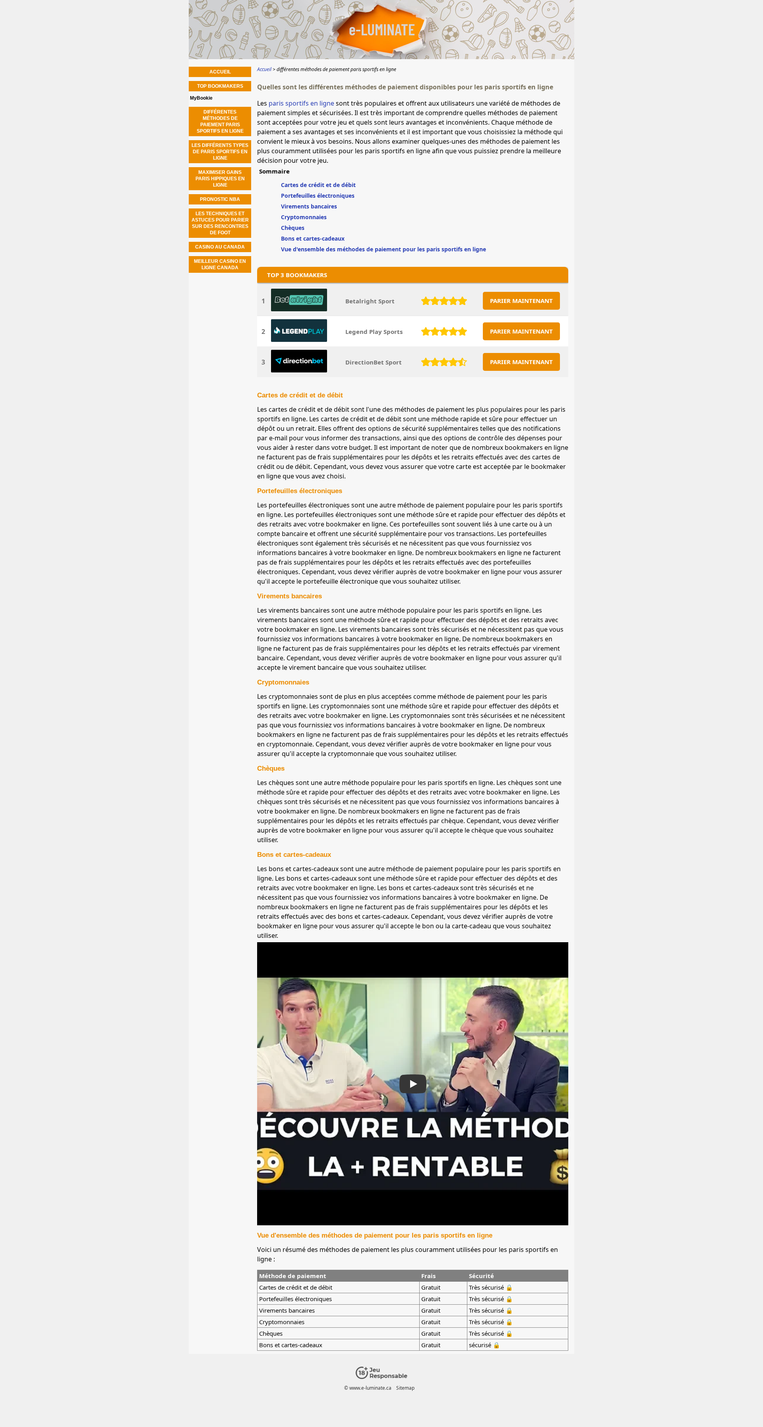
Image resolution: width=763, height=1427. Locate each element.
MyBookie (201, 98)
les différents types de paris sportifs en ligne (220, 152)
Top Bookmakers (220, 86)
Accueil (220, 72)
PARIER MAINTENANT (521, 301)
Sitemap (405, 1388)
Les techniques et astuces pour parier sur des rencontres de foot (220, 223)
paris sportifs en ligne (301, 103)
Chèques (292, 227)
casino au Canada (220, 247)
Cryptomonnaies (304, 217)
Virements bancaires (309, 206)
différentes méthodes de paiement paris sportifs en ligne (220, 121)
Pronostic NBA (220, 199)
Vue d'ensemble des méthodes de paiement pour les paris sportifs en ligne (383, 249)
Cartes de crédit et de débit (318, 185)
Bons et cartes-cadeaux (313, 238)
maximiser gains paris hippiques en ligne (220, 179)
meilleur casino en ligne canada (220, 264)
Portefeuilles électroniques (317, 195)
